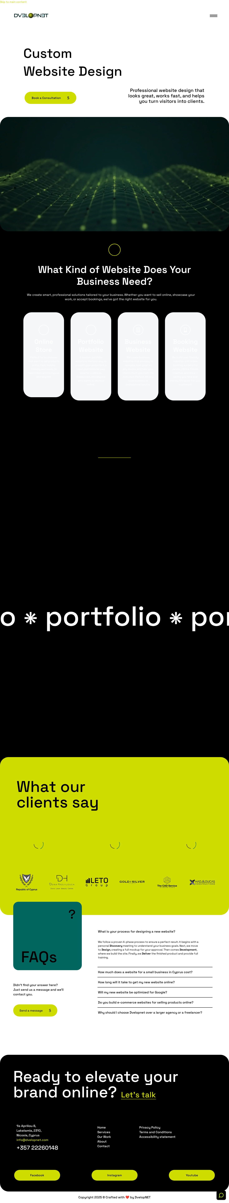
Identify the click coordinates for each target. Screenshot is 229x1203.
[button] (114, 250)
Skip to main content (13, 2)
